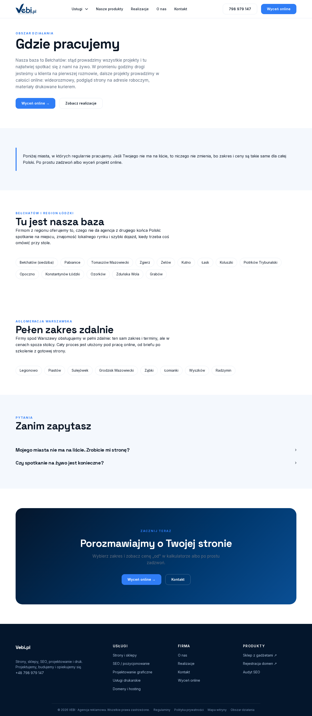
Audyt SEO (251, 672)
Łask (205, 262)
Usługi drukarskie (127, 680)
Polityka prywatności (189, 710)
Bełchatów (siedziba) (37, 262)
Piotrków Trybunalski (260, 262)
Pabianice (72, 262)
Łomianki (171, 370)
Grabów (156, 274)
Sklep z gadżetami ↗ (260, 655)
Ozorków (98, 274)
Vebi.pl (23, 647)
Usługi (77, 9)
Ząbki (149, 370)
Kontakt (180, 9)
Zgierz (145, 262)
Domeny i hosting (127, 689)
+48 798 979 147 (30, 673)
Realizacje (140, 9)
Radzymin (223, 370)
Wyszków (197, 370)
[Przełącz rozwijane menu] (86, 9)
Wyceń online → (35, 103)
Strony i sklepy (125, 655)
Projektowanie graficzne (132, 672)
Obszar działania (242, 710)
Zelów (166, 262)
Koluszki (226, 262)
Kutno (186, 262)
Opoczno (27, 274)
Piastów (55, 370)
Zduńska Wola (127, 274)
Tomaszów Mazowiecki (110, 262)
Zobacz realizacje (81, 103)
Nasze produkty (109, 9)
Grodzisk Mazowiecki (116, 370)
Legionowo (29, 370)
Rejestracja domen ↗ (260, 663)
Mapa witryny (217, 710)
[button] (156, 449)
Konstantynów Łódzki (63, 274)
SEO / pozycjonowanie (131, 663)
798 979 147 (240, 9)
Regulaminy (162, 710)
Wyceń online (279, 9)
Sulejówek (80, 370)
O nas (161, 9)
